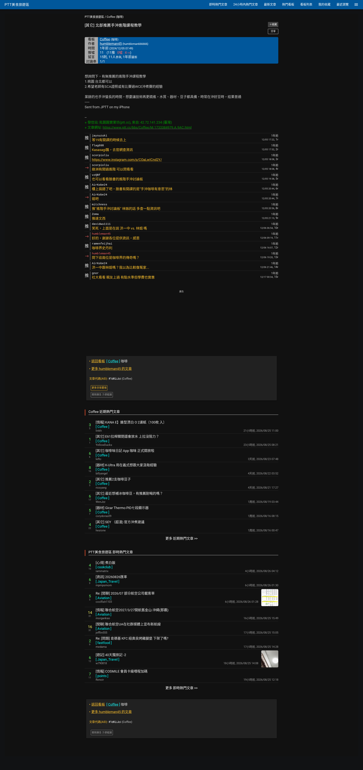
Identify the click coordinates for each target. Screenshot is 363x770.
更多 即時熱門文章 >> (181, 688)
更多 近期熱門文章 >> (181, 538)
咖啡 (108, 361)
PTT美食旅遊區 (94, 17)
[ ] (102, 427)
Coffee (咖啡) (115, 17)
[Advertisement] (181, 320)
